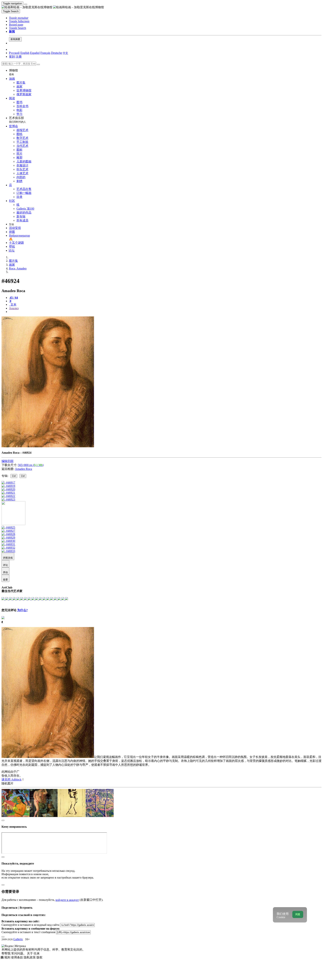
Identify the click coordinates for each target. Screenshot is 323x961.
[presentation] (165, 311)
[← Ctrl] (8, 499)
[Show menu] (25, 4)
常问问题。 (19, 953)
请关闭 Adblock (11, 779)
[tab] (13, 297)
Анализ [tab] (14, 308)
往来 (37, 953)
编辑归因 (7, 461)
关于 (30, 953)
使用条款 (17, 957)
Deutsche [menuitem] (56, 52)
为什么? (22, 610)
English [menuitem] (24, 52)
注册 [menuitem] (19, 56)
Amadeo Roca (23, 468)
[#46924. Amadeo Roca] (47, 446)
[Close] (38, 64)
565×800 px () (31, 465)
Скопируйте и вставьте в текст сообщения (28, 932)
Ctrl (14, 476)
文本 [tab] (13, 304)
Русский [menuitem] (14, 52)
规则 (7, 957)
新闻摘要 (15, 39)
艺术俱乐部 (17, 119)
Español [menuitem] (35, 52)
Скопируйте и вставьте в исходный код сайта (30, 924)
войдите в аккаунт (67, 900)
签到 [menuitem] (12, 56)
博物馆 (13, 72)
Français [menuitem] (45, 52)
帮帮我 (6, 953)
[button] (18, 17)
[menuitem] (65, 52)
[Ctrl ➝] (8, 527)
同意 (297, 914)
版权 (39, 957)
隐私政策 (30, 957)
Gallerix (18, 939)
